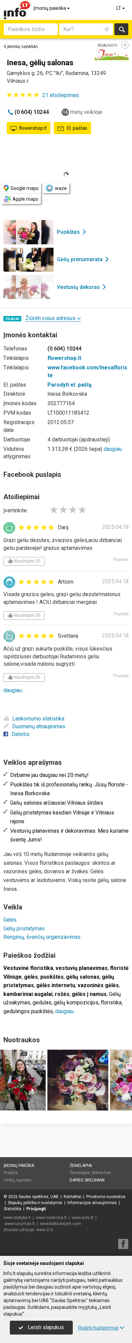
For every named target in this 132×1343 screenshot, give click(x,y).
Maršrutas (101, 1172)
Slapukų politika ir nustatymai (35, 1202)
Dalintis (20, 734)
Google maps (24, 188)
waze (61, 188)
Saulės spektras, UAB (39, 1196)
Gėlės (10, 920)
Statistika (12, 1208)
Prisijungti (36, 1208)
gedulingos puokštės (28, 1011)
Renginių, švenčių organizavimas (42, 937)
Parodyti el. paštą (69, 385)
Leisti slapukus (45, 1327)
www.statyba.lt (17, 1217)
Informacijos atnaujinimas (92, 1202)
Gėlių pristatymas (24, 928)
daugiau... (14, 690)
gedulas (41, 1002)
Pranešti (121, 559)
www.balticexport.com (60, 1223)
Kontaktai (72, 1196)
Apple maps (25, 199)
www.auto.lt (82, 1217)
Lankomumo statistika (38, 718)
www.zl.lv (44, 1229)
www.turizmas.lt (20, 1223)
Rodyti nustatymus (98, 1327)
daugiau (113, 449)
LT (119, 8)
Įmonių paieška (50, 8)
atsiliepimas (60, 95)
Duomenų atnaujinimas (38, 726)
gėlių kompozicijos (76, 1002)
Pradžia (11, 1172)
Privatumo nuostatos (106, 1196)
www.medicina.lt (51, 1217)
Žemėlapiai (81, 1165)
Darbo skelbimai (87, 1180)
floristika (111, 1002)
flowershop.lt (33, 128)
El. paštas (76, 128)
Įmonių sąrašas (22, 47)
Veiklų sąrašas (17, 1180)
